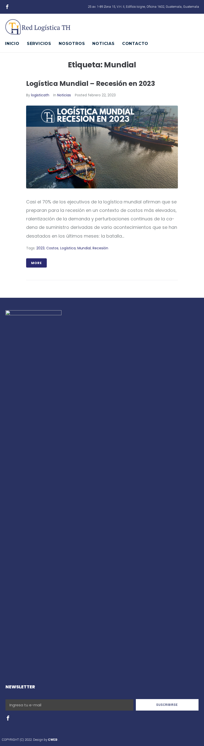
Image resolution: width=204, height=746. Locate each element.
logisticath (40, 95)
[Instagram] (16, 6)
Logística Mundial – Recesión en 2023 (90, 83)
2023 (40, 248)
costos (52, 248)
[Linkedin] (24, 6)
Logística (68, 248)
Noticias (64, 95)
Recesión (100, 248)
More (36, 263)
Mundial (84, 248)
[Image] (7, 6)
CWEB (53, 740)
